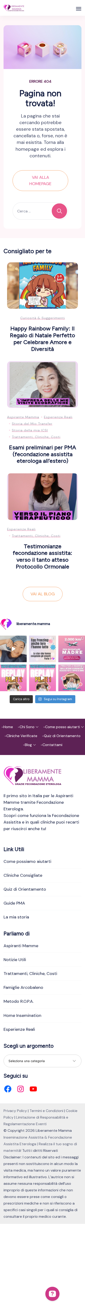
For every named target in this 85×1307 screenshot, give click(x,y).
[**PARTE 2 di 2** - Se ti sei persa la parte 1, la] (13, 678)
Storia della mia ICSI (30, 430)
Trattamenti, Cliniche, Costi (36, 437)
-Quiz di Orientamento (61, 735)
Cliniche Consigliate (23, 875)
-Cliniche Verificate (20, 735)
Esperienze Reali (58, 417)
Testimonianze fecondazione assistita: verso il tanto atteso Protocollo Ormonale (42, 556)
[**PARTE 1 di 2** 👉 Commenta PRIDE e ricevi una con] (42, 678)
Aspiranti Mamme (21, 946)
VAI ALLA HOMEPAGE (40, 181)
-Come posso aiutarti (61, 726)
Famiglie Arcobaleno (23, 987)
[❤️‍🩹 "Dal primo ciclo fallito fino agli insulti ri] (42, 649)
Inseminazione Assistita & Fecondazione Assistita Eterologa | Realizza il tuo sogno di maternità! (40, 1144)
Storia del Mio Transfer (32, 424)
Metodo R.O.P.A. (19, 1001)
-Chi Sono (26, 726)
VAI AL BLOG (42, 594)
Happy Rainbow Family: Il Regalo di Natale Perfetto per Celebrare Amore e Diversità (42, 338)
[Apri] (78, 9)
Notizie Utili (15, 959)
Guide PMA (14, 903)
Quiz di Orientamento (25, 889)
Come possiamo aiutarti (27, 861)
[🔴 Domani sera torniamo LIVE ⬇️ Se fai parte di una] (71, 678)
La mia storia (16, 917)
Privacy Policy (15, 1110)
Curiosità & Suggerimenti (42, 318)
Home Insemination (22, 1015)
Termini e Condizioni (46, 1110)
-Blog (27, 744)
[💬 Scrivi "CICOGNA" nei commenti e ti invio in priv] (13, 649)
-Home (7, 726)
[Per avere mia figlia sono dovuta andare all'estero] (71, 649)
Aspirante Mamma (23, 417)
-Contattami (51, 744)
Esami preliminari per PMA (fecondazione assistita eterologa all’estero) (42, 454)
